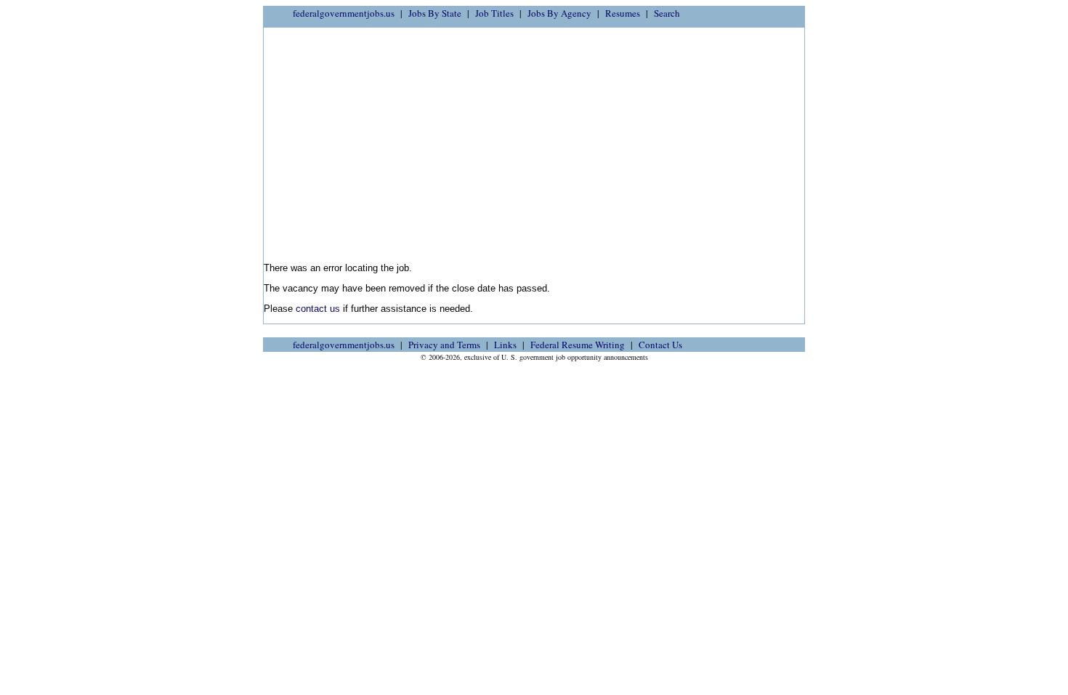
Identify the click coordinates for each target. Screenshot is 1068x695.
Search (667, 13)
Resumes (622, 13)
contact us (318, 308)
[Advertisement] (534, 140)
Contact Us (660, 344)
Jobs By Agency (559, 13)
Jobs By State (434, 13)
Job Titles (494, 13)
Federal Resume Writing (577, 344)
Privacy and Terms (444, 344)
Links (505, 344)
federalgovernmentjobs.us (344, 13)
